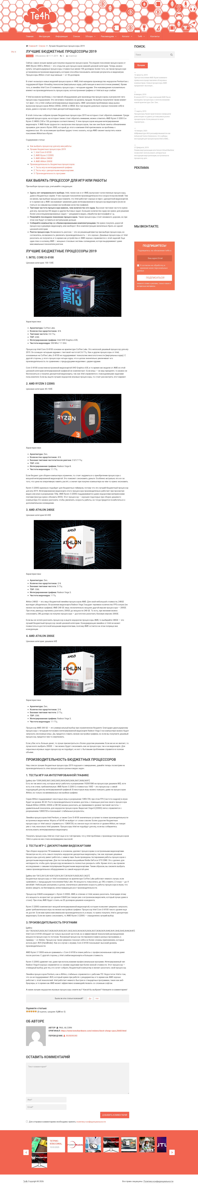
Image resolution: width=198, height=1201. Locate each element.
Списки (76, 36)
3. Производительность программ (49, 173)
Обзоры (89, 36)
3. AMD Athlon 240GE (43, 158)
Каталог (126, 36)
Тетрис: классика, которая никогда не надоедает (56, 1142)
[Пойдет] (31, 1011)
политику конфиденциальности (91, 1122)
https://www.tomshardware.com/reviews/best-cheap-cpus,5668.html (93, 1031)
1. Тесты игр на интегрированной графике (53, 167)
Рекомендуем (107, 36)
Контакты (154, 36)
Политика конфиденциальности (158, 1181)
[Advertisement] (157, 197)
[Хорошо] (33, 1011)
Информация (61, 36)
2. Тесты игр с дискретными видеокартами (54, 170)
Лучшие (141, 65)
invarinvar (73, 56)
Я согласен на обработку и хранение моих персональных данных (152, 268)
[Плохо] (29, 1011)
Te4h (140, 36)
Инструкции (44, 36)
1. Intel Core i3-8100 (42, 152)
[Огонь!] (36, 1011)
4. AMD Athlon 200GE (43, 161)
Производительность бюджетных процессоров (52, 164)
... (135, 72)
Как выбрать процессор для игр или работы (50, 146)
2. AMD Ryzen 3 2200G (44, 155)
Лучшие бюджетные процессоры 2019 (48, 149)
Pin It (13, 52)
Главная (29, 36)
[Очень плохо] (27, 1011)
